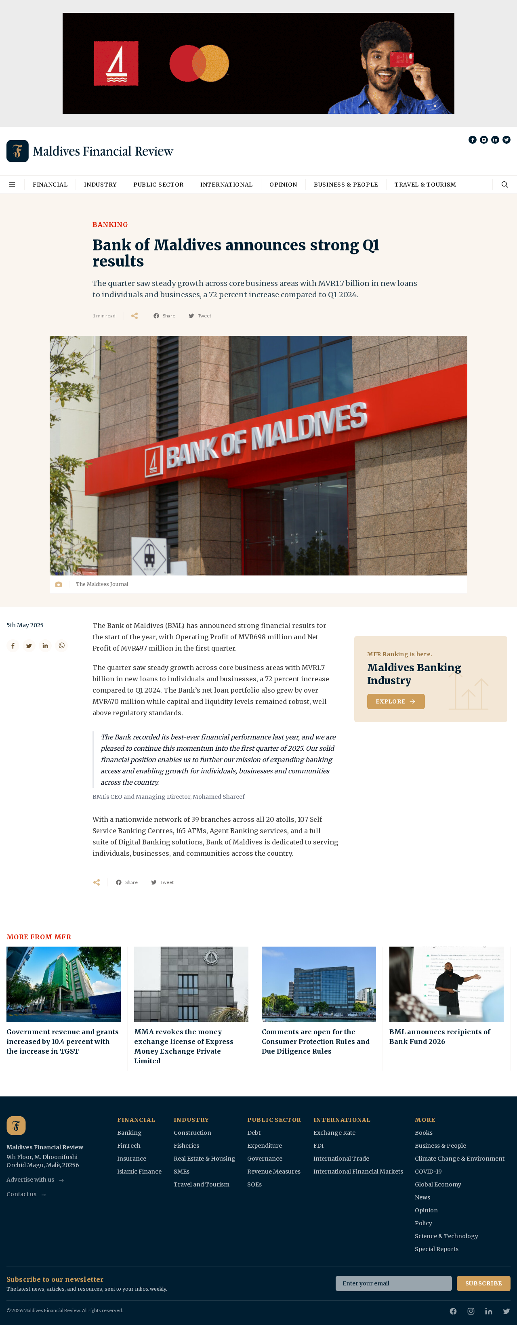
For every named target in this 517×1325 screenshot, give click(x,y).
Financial (50, 184)
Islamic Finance (139, 1171)
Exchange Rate (334, 1132)
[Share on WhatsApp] (61, 645)
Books (424, 1132)
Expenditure (264, 1145)
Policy (423, 1223)
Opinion (283, 184)
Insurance (131, 1158)
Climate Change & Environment (459, 1158)
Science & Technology (446, 1236)
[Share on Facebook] (12, 645)
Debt (254, 1132)
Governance (264, 1158)
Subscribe (483, 1283)
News (422, 1197)
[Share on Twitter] (29, 645)
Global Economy (438, 1184)
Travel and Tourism (201, 1184)
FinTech (129, 1145)
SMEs (181, 1171)
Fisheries (186, 1145)
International (226, 184)
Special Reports (436, 1249)
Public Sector (158, 184)
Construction (192, 1132)
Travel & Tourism (425, 184)
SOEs (254, 1184)
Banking (110, 224)
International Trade (341, 1158)
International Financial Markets (358, 1171)
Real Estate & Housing (204, 1158)
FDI (318, 1145)
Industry (100, 184)
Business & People (346, 184)
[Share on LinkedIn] (45, 645)
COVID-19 (428, 1171)
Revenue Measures (274, 1171)
